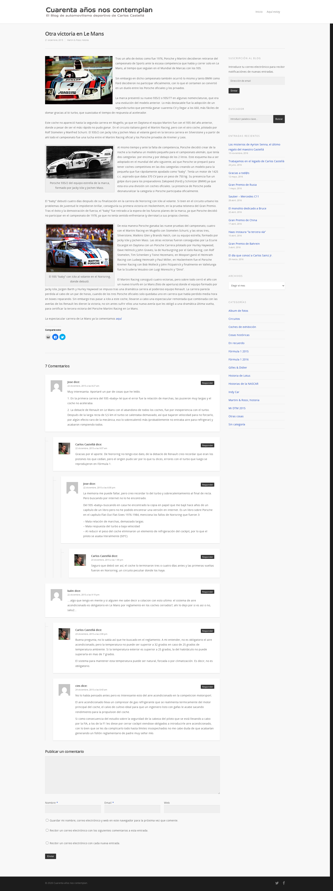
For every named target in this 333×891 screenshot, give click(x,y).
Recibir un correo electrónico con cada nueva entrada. (85, 843)
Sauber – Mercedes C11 (244, 196)
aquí (119, 318)
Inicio (259, 11)
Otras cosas (236, 416)
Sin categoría (237, 424)
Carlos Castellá (85, 444)
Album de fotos (238, 310)
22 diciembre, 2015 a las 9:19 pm (83, 594)
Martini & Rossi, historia (78, 40)
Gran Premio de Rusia (243, 184)
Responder (207, 382)
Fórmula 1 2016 (239, 359)
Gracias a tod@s (239, 173)
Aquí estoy (273, 11)
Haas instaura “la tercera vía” (247, 232)
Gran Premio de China (243, 220)
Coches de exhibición (242, 327)
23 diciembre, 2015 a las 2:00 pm (91, 633)
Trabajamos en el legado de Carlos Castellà (256, 161)
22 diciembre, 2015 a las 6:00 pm (99, 487)
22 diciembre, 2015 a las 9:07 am (91, 448)
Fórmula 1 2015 (239, 351)
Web (167, 803)
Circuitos (234, 319)
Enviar (234, 90)
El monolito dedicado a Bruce (247, 208)
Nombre (51, 803)
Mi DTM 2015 (237, 408)
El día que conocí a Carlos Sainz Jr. (250, 255)
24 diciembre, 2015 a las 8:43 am (91, 689)
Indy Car (234, 392)
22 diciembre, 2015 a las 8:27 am (83, 385)
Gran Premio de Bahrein (244, 243)
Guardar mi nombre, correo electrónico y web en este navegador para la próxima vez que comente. (114, 820)
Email (109, 803)
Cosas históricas (239, 335)
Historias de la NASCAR (243, 383)
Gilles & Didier (238, 367)
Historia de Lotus (239, 375)
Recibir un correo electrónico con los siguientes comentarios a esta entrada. (99, 830)
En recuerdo (236, 343)
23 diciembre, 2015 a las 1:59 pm (107, 559)
